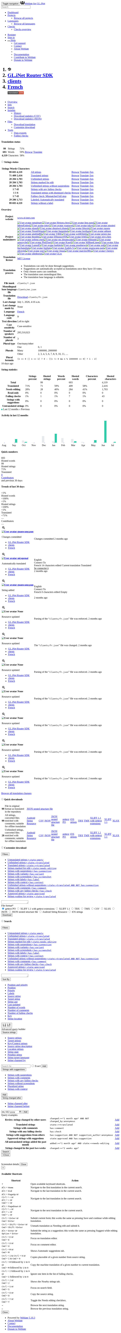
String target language (18, 1057)
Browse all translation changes (16, 793)
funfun (46, 248)
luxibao (86, 231)
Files (10, 121)
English (38, 559)
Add (44, 1066)
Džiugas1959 (60, 236)
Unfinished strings (40, 179)
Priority (11, 990)
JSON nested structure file (40, 808)
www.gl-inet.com (26, 217)
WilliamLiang (92, 242)
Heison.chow (63, 222)
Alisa (116, 242)
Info (10, 104)
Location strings (15, 1049)
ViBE (58, 234)
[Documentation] (2, 162)
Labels (11, 993)
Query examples (9, 1115)
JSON (47, 820)
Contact (18, 46)
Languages (13, 21)
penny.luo (106, 234)
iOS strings (73, 820)
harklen (58, 245)
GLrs (59, 253)
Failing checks (21, 135)
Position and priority (18, 985)
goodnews (80, 245)
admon (107, 231)
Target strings (14, 1040)
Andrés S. (69, 248)
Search (11, 107)
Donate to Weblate (23, 60)
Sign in (11, 37)
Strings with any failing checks (46, 189)
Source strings (15, 1037)
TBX (80, 820)
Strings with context (17, 1089)
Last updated (14, 1004)
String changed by (17, 1060)
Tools (10, 130)
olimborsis (36, 253)
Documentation (21, 54)
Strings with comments (19, 1077)
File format (7, 905)
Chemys (109, 251)
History (17, 113)
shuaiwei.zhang (60, 228)
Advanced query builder (13, 1029)
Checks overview (22, 29)
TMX (86, 820)
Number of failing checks (20, 1013)
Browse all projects (23, 18)
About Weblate (21, 48)
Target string (14, 999)
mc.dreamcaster (66, 239)
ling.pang (89, 222)
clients (14, 81)
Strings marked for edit (42, 182)
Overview (12, 102)
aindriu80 (36, 234)
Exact (37, 1066)
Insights (11, 110)
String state (13, 1052)
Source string (14, 996)
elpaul (34, 228)
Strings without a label (42, 203)
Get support (20, 43)
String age (13, 1001)
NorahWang (37, 231)
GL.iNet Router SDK (30, 75)
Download (22, 297)
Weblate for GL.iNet (35, 3)
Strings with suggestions (20, 1075)
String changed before (18, 1106)
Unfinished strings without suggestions (50, 186)
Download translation (24, 124)
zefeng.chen (37, 239)
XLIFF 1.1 (64, 908)
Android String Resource (31, 821)
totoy (46, 225)
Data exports (20, 133)
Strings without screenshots (21, 1083)
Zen (91, 172)
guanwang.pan (96, 248)
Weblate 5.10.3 (27, 1317)
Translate (37, 152)
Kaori (68, 242)
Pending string (15, 1054)
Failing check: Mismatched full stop (48, 196)
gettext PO (10, 908)
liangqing (63, 231)
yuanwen (68, 225)
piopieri (111, 225)
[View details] (4, 528)
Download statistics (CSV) (27, 116)
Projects (11, 15)
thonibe (35, 236)
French (15, 87)
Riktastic (92, 239)
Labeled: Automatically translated (47, 199)
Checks (11, 26)
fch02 (84, 236)
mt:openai (22, 558)
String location (15, 1018)
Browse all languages (24, 23)
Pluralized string (16, 1086)
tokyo (90, 225)
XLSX (115, 820)
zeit (102, 245)
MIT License (23, 258)
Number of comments (18, 1010)
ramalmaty (36, 222)
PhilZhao (46, 242)
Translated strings (39, 175)
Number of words (16, 1007)
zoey (42, 251)
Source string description (20, 1046)
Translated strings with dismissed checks (51, 192)
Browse (29, 152)
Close (23, 1164)
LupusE (35, 245)
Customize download (24, 127)
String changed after (18, 1103)
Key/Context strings (17, 1043)
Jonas (62, 251)
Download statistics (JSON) (28, 118)
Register (12, 34)
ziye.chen (106, 236)
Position (12, 987)
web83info (81, 234)
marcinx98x (85, 251)
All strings (36, 172)
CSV (41, 820)
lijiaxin (85, 228)
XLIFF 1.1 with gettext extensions (96, 821)
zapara (106, 228)
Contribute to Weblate (25, 57)
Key (10, 1016)
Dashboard (13, 12)
